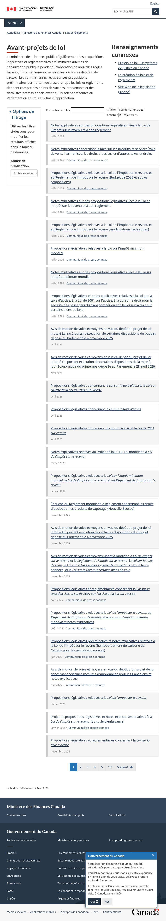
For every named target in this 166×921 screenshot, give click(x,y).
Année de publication (20, 163)
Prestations (14, 883)
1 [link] (74, 768)
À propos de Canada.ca (74, 912)
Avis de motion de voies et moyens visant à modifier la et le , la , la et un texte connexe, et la (102, 563)
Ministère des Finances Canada (42, 32)
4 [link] (96, 768)
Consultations (116, 815)
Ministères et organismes (73, 840)
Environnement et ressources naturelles (82, 853)
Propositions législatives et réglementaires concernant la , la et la (100, 591)
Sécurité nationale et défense (75, 860)
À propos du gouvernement (125, 840)
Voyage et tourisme (19, 868)
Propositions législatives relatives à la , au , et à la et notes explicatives (101, 617)
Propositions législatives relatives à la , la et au (103, 480)
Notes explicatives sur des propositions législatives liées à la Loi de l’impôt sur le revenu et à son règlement (100, 127)
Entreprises (14, 875)
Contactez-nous (16, 815)
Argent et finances (69, 898)
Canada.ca (13, 32)
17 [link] (111, 768)
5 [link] (103, 768)
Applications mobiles (43, 912)
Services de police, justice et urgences (81, 875)
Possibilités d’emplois (71, 815)
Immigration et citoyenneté (23, 860)
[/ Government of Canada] (30, 9)
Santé (10, 891)
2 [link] (82, 768)
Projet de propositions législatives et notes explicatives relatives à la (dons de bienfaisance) (101, 719)
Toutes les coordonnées (21, 840)
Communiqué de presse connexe (87, 160)
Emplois (12, 853)
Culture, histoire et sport (73, 868)
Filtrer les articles (58, 110)
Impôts (11, 898)
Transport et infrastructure (74, 883)
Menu (16, 23)
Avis (96, 912)
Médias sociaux (16, 912)
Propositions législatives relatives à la (98, 697)
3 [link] (89, 768)
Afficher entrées (122, 115)
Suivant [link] (122, 767)
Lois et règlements (76, 32)
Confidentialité (112, 912)
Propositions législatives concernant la (96, 409)
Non (108, 902)
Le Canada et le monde (71, 891)
